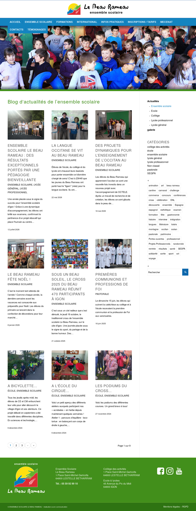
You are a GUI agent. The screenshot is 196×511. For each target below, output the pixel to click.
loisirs (174, 224)
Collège (155, 115)
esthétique (165, 209)
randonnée (178, 243)
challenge (174, 190)
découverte (154, 204)
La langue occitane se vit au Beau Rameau (68, 150)
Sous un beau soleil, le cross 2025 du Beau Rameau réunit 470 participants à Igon (69, 286)
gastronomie (173, 214)
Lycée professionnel (162, 120)
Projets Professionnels (159, 243)
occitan (164, 229)
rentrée (152, 248)
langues (152, 224)
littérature (163, 224)
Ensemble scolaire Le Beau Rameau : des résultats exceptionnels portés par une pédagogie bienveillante (25, 162)
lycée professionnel (157, 162)
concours (166, 195)
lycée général (154, 158)
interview (163, 219)
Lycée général (158, 125)
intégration (175, 219)
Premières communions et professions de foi (111, 281)
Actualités (153, 101)
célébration (162, 199)
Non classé (153, 165)
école (11, 390)
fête (162, 214)
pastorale (102, 293)
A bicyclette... (22, 385)
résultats (163, 248)
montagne (153, 229)
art (162, 185)
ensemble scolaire (20, 184)
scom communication (59, 506)
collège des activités (158, 146)
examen (177, 209)
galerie (151, 130)
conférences (180, 195)
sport (171, 253)
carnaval (163, 190)
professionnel (173, 238)
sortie (163, 253)
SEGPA (151, 173)
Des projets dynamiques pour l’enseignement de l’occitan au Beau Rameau (113, 155)
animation (153, 185)
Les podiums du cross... (111, 388)
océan (174, 229)
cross (151, 199)
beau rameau (173, 185)
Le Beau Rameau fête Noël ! (24, 277)
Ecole (154, 111)
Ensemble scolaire (161, 106)
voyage (152, 258)
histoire (152, 219)
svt (177, 253)
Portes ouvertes (156, 238)
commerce (154, 195)
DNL (172, 199)
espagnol (153, 209)
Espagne (179, 204)
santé (172, 248)
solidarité (153, 253)
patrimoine (166, 234)
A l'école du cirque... (64, 388)
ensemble (167, 204)
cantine (152, 190)
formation (153, 214)
